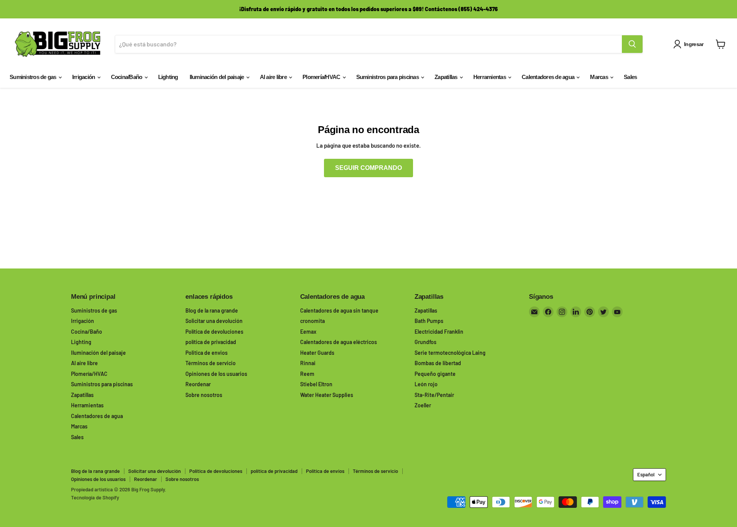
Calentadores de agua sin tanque (339, 310)
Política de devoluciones (214, 331)
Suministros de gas (34, 77)
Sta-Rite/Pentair (434, 395)
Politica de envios (206, 352)
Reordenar (198, 384)
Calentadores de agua (548, 77)
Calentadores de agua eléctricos (338, 342)
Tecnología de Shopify (95, 497)
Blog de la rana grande (211, 310)
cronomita (312, 321)
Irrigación (84, 77)
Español (645, 474)
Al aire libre (274, 77)
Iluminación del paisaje (217, 77)
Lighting (168, 77)
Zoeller (423, 405)
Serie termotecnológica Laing (450, 352)
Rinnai (308, 363)
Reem (307, 374)
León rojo (426, 384)
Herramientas (490, 77)
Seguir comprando (368, 168)
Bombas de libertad (438, 363)
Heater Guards (317, 352)
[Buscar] (632, 44)
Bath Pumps (429, 321)
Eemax (308, 331)
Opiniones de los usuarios (216, 374)
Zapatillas (447, 77)
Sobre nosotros (203, 395)
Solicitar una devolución (214, 321)
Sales (630, 77)
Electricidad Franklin (439, 331)
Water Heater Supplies (326, 395)
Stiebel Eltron (316, 384)
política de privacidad (210, 342)
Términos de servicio (210, 363)
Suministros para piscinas (388, 77)
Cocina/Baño (127, 77)
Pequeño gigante (435, 374)
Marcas (599, 77)
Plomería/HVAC (322, 77)
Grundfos (425, 342)
